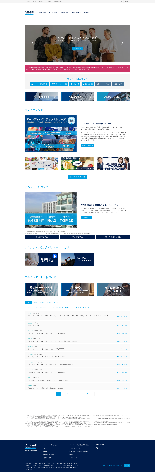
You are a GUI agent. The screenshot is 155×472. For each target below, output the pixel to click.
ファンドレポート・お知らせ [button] (61, 307)
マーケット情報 (53, 12)
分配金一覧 (75, 84)
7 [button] (87, 394)
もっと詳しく (77, 48)
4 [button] (72, 394)
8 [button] (92, 394)
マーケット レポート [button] (42, 307)
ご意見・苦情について (75, 448)
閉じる (127, 465)
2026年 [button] (28, 303)
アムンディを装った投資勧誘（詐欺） (80, 445)
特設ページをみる (87, 145)
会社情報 (86, 12)
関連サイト (72, 454)
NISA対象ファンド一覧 (60, 84)
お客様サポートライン (103, 84)
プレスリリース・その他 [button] (82, 307)
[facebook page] (97, 448)
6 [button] (82, 394)
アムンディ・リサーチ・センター (45, 1)
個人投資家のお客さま (41, 237)
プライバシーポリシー (49, 448)
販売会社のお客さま (77, 237)
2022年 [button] (56, 303)
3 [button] (67, 394)
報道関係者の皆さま (58, 1)
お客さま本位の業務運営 (49, 454)
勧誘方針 (45, 451)
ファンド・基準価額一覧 (40, 84)
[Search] (127, 12)
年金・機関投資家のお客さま (113, 237)
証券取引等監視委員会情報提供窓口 (79, 451)
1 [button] (58, 394)
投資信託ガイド (65, 12)
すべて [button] (28, 307)
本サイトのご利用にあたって (50, 445)
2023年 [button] (49, 303)
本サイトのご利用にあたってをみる (111, 465)
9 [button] (96, 394)
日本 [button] (126, 1)
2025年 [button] (35, 303)
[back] (150, 244)
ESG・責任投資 (76, 12)
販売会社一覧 (89, 84)
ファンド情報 (42, 12)
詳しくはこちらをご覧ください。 (82, 69)
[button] (121, 1)
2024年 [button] (42, 303)
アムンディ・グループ (31, 1)
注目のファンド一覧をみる (77, 177)
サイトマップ (73, 458)
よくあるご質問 (117, 84)
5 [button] (77, 394)
